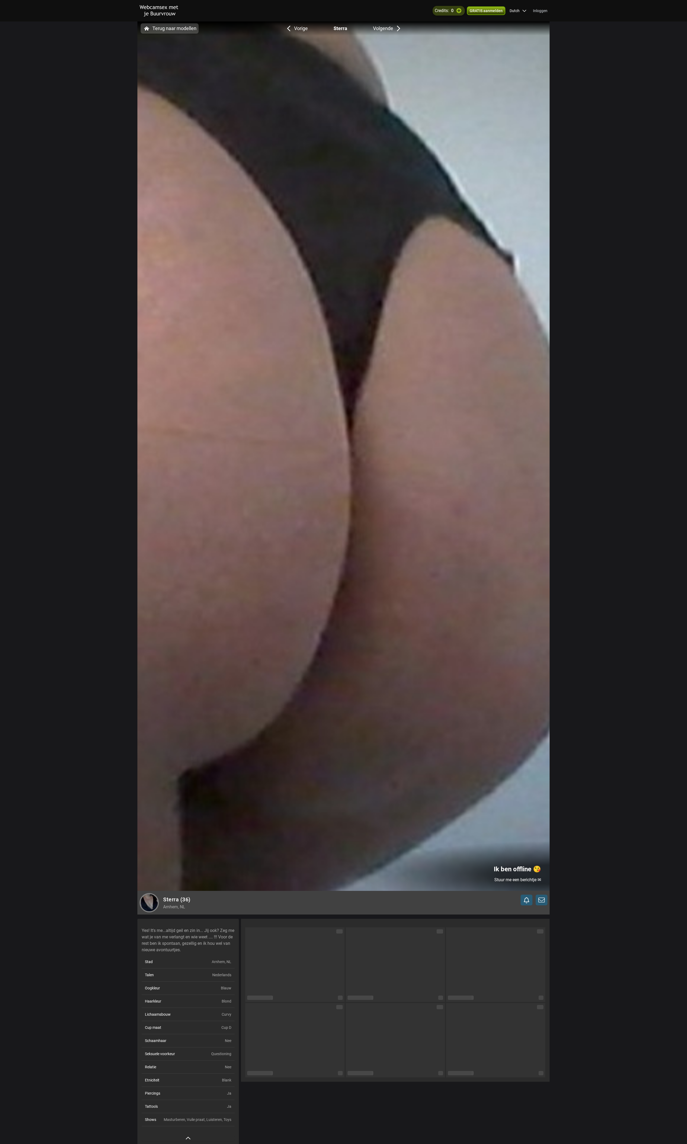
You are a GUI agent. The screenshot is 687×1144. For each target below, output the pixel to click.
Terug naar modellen (174, 28)
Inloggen (540, 11)
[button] (518, 11)
